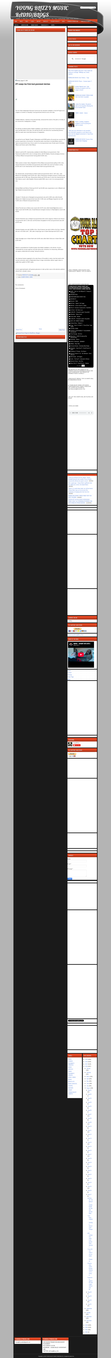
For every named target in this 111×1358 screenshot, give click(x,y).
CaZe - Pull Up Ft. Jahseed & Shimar (80, 359)
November (89, 1316)
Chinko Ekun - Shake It (76, 323)
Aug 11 (89, 1130)
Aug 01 (89, 1090)
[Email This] (34, 275)
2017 (86, 1064)
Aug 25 (89, 1186)
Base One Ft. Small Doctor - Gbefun (80, 363)
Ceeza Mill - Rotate (75, 316)
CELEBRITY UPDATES (55, 21)
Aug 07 (89, 1114)
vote (83, 365)
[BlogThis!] (36, 275)
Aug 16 (89, 1150)
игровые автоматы (21, 0)
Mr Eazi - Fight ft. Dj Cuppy (77, 303)
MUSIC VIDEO (72, 1077)
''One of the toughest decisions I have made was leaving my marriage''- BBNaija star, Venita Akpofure (80, 72)
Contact (70, 672)
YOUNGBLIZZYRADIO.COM (73, 21)
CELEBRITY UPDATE (25, 277)
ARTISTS (16, 25)
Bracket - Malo (74, 301)
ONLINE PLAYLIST (34, 25)
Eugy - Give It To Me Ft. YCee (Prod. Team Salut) (81, 326)
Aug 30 (89, 1300)
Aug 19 (89, 1162)
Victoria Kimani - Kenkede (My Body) (80, 346)
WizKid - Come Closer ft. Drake (78, 305)
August (88, 1088)
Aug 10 (89, 1126)
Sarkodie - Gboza (75, 339)
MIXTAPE (38, 21)
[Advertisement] (80, 184)
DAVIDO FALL (74, 294)
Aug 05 (89, 1106)
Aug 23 (89, 1178)
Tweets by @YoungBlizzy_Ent (75, 635)
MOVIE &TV (45, 21)
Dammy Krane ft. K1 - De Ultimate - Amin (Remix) (81, 354)
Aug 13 (89, 1138)
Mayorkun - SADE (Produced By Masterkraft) (79, 337)
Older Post (62, 330)
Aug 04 (89, 1102)
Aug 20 (89, 1166)
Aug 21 (89, 1170)
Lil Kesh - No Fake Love (77, 310)
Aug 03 (89, 1098)
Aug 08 (89, 1118)
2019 (86, 1325)
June (87, 1083)
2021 (86, 1329)
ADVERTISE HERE (24, 25)
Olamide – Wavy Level (76, 314)
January (88, 1068)
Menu (68, 679)
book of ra (72, 1356)
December (89, 1320)
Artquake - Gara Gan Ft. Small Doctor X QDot (81, 348)
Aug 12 (89, 1134)
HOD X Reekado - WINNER (77, 341)
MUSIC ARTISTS (72, 1083)
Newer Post (19, 329)
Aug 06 (89, 1110)
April (87, 1078)
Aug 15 (89, 1146)
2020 (86, 1327)
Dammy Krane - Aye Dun (77, 361)
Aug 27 (89, 1194)
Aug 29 (89, 1296)
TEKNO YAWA (74, 328)
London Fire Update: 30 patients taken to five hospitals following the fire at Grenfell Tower (84, 105)
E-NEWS (32, 21)
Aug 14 (89, 1142)
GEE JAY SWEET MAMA (77, 321)
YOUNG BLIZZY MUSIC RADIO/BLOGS (41, 11)
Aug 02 (89, 1094)
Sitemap (70, 674)
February (88, 1072)
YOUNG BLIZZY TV (44, 25)
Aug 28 (89, 1292)
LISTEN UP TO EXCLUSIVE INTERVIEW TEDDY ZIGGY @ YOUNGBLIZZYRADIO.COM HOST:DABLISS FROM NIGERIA (80, 501)
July (87, 1085)
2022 (86, 1332)
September (89, 1308)
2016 (86, 1061)
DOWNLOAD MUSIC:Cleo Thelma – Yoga (78, 77)
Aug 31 (89, 1304)
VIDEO (26, 21)
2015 (86, 1059)
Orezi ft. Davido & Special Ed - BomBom (81, 307)
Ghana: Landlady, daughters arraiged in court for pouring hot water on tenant (83, 123)
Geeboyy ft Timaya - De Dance (78, 351)
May (87, 1081)
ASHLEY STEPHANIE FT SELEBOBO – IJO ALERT (81, 331)
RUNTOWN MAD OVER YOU (78, 296)
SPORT (70, 1090)
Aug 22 (89, 1174)
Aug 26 (89, 1190)
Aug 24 (89, 1182)
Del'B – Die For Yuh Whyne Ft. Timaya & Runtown (81, 292)
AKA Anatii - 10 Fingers (76, 356)
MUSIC (21, 21)
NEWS (63, 21)
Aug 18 (89, 1158)
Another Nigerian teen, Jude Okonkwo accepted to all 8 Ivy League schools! (82, 88)
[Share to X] (37, 275)
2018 (86, 1066)
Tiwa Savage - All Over (76, 334)
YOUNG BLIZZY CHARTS (86, 21)
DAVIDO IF (73, 299)
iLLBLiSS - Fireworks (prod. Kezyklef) (80, 312)
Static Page (71, 677)
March (88, 1076)
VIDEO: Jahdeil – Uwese (81, 113)
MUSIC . (70, 1079)
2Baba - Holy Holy (75, 343)
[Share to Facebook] (39, 275)
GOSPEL (53, 25)
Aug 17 (89, 1154)
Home (16, 21)
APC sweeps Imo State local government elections (90, 1240)
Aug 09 (89, 1122)
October (88, 1312)
